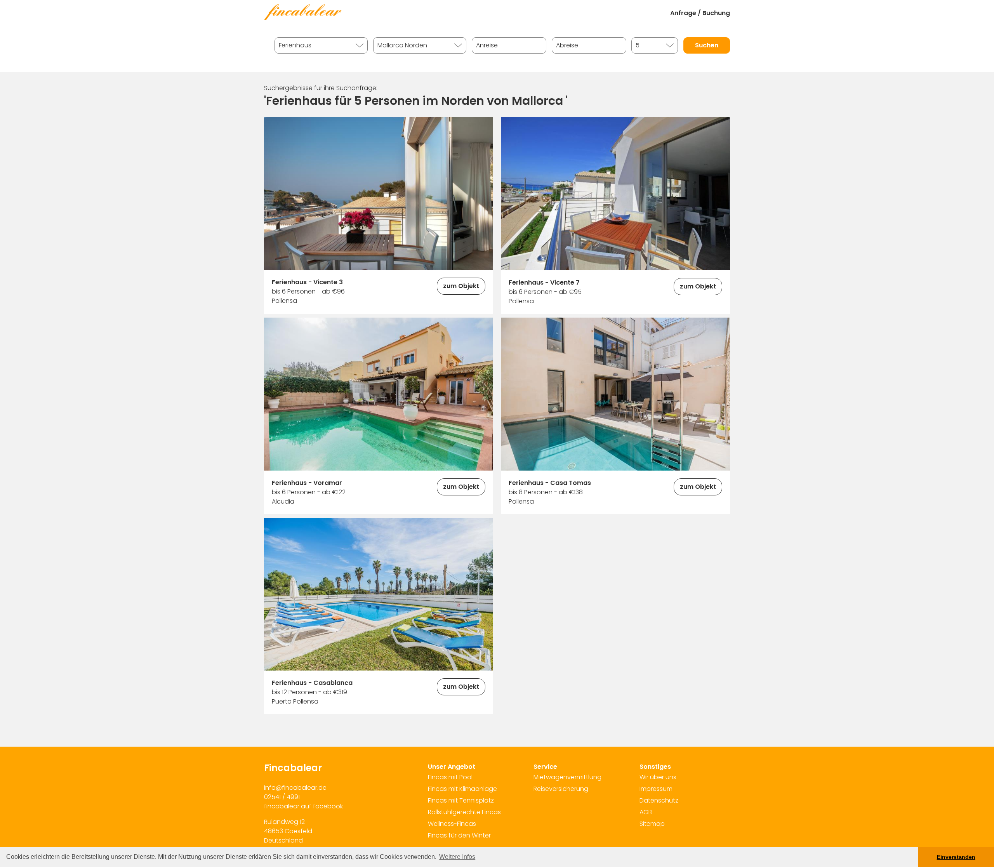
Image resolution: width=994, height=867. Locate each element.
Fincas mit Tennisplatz (461, 800)
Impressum (656, 788)
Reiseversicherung (560, 788)
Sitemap (652, 823)
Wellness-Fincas (452, 823)
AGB (645, 812)
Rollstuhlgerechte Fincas (464, 812)
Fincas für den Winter (459, 835)
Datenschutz (658, 800)
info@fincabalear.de (295, 787)
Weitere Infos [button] (457, 856)
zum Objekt (461, 285)
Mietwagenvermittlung (567, 777)
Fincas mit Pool (450, 777)
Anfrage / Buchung (700, 13)
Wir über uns (657, 777)
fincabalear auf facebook (303, 806)
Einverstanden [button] (956, 857)
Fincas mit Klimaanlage (462, 788)
